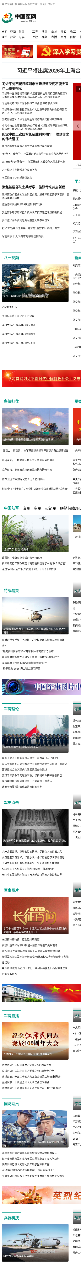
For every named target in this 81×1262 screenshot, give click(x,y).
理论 (4, 37)
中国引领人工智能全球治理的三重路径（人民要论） (30, 764)
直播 (54, 37)
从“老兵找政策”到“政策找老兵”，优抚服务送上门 (28, 1176)
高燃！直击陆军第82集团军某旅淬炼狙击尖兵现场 (29, 951)
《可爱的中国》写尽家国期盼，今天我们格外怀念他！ (32, 869)
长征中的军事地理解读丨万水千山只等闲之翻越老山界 (32, 880)
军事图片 (11, 896)
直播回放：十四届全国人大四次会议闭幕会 (25, 1088)
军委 (35, 32)
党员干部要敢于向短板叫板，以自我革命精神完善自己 (32, 781)
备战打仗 (11, 401)
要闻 (13, 32)
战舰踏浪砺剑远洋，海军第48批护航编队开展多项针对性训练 (34, 630)
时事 (22, 37)
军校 (35, 37)
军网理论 (11, 714)
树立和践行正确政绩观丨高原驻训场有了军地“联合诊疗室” (34, 563)
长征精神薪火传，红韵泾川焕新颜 (20, 945)
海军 (73, 32)
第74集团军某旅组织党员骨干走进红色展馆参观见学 (31, 957)
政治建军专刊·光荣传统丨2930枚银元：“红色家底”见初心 (34, 846)
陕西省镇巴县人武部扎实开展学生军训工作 (25, 1170)
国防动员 (11, 1109)
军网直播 (11, 1021)
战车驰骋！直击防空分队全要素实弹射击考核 (28, 439)
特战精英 (11, 590)
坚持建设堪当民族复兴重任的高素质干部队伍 (27, 786)
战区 (44, 32)
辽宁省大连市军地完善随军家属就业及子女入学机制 (30, 1164)
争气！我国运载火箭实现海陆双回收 (23, 296)
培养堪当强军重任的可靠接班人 (20, 753)
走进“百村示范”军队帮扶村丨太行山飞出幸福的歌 (29, 569)
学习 (4, 32)
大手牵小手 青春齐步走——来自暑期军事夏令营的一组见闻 (34, 1149)
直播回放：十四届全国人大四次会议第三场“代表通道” (31, 1094)
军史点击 (11, 808)
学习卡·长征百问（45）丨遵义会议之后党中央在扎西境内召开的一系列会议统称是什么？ (35, 936)
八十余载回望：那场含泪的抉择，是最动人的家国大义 (32, 857)
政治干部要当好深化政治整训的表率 (22, 792)
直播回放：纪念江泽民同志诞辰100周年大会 (28, 1060)
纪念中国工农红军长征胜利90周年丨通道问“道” (28, 874)
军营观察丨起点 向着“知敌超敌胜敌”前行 (24, 663)
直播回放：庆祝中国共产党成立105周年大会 (26, 1071)
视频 (44, 37)
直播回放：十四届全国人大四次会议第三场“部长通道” (31, 1082)
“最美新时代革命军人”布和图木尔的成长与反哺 (28, 651)
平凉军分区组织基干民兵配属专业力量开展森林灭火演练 (33, 1181)
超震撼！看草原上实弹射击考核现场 (22, 557)
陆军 (63, 32)
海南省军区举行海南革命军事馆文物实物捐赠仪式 (29, 1159)
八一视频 (11, 257)
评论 (13, 37)
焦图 (22, 32)
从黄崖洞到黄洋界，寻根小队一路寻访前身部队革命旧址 (33, 863)
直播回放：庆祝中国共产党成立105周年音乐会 (28, 1077)
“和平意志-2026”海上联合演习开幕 (21, 668)
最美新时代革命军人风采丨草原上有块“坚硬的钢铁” (30, 657)
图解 (73, 37)
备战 (54, 32)
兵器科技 (11, 1223)
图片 (63, 37)
